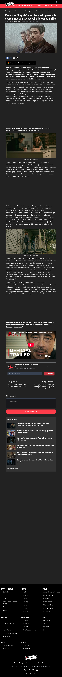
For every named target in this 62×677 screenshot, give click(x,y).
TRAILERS (45, 5)
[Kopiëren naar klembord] (17, 58)
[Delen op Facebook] (7, 58)
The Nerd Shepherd (18, 325)
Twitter (9, 327)
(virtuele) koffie (46, 322)
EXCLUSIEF (37, 5)
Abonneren (49, 373)
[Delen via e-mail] (14, 58)
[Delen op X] (10, 58)
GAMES (29, 5)
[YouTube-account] (37, 670)
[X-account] (25, 670)
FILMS (18, 5)
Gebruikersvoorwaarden (32, 663)
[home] (14, 5)
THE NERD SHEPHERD (15, 21)
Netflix (8, 68)
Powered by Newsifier (31, 673)
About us (45, 663)
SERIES (23, 5)
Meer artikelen (12, 468)
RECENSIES (54, 5)
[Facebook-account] (29, 670)
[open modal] (56, 2)
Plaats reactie (31, 411)
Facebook (46, 325)
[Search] (53, 2)
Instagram (18, 327)
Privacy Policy (18, 663)
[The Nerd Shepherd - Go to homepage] (9, 2)
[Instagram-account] (33, 670)
